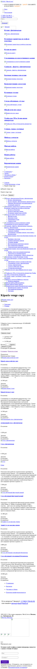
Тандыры (11, 291)
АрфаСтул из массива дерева (10, 525)
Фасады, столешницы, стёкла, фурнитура (20, 255)
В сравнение (12, 348)
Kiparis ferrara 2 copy (7, 392)
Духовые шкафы (13, 242)
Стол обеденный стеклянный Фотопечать (14, 556)
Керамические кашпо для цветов (18, 287)
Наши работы (9, 155)
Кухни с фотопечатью (12, 30)
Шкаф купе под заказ (12, 110)
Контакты (9, 586)
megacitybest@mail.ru (19, 603)
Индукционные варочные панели (18, 244)
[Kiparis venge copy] (7, 299)
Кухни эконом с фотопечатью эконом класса (21, 201)
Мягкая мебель (10, 146)
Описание (7, 304)
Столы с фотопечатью (14, 265)
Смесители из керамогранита (17, 253)
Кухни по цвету (10, 49)
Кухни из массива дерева (15, 211)
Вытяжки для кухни (14, 239)
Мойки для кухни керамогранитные (19, 252)
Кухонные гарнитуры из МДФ (17, 213)
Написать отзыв (13, 351)
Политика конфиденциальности (16, 592)
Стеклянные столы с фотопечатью (18, 263)
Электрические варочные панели (18, 247)
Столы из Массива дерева (16, 266)
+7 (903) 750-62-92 (28, 601)
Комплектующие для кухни (15, 84)
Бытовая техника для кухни (15, 75)
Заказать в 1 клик (6, 346)
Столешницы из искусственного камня (19, 58)
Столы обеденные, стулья (14, 101)
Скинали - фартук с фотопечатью (17, 67)
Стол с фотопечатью (7, 444)
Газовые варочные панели (16, 240)
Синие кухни (12, 221)
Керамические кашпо (12, 163)
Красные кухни (12, 218)
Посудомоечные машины (15, 245)
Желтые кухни (12, 216)
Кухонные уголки (11, 92)
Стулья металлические (15, 268)
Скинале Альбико (13, 231)
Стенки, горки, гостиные (14, 129)
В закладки (4, 348)
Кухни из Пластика (14, 210)
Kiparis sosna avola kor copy (9, 361)
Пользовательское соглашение (17, 667)
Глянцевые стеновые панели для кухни (20, 229)
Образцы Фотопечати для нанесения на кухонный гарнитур (20, 204)
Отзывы (6, 306)
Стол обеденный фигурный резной (12, 496)
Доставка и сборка (11, 589)
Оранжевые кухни (13, 219)
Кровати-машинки (13, 281)
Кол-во (3, 344)
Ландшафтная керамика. (15, 289)
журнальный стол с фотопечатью (11, 423)
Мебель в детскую (11, 137)
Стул (2, 465)
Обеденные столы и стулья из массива (19, 261)
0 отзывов (4, 351)
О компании (10, 583)
